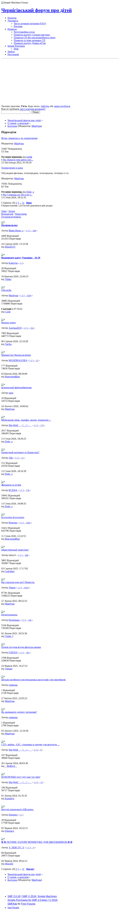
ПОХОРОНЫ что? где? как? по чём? (20, 777)
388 (26, 555)
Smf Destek (13, 907)
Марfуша (36, 126)
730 (27, 490)
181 (28, 652)
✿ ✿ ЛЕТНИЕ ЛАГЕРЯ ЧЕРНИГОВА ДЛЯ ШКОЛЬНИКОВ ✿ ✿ (36, 842)
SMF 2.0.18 (14, 896)
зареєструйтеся (62, 106)
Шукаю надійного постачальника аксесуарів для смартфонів (33, 679)
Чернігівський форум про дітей (36, 10)
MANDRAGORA (18, 360)
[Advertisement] (60, 82)
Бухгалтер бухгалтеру (12, 517)
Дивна (12, 587)
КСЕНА (13, 490)
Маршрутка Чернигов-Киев (16, 355)
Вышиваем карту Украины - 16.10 (20, 257)
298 (34, 231)
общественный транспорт (15, 549)
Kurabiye (9, 798)
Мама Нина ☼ (16, 230)
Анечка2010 (15, 328)
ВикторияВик (12, 376)
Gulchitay (10, 571)
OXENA (13, 652)
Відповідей (7, 214)
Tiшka (8, 279)
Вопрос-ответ (8, 322)
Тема (3, 211)
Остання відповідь (11, 216)
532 (32, 328)
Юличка (13, 522)
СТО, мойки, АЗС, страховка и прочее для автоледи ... (30, 744)
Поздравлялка (9, 225)
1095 (28, 523)
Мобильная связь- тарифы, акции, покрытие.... (26, 420)
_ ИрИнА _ (11, 766)
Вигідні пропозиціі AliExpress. (17, 809)
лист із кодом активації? (32, 109)
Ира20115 (10, 246)
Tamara (8, 668)
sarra (11, 392)
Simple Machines (47, 896)
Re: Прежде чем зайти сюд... (18, 159)
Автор (11, 211)
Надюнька (14, 620)
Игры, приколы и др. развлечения (19, 138)
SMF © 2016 (29, 896)
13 (41, 782)
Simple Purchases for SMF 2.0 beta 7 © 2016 (33, 900)
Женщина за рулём (11, 485)
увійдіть (45, 106)
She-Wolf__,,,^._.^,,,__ (20, 425)
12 (37, 360)
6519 (26, 588)
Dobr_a (30, 192)
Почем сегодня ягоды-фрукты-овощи (21, 647)
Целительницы (9, 614)
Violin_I (9, 636)
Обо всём (6, 290)
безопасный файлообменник (16, 387)
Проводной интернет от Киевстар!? (20, 452)
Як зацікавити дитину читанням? (19, 712)
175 (42, 425)
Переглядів (21, 214)
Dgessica (13, 814)
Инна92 (9, 863)
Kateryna (13, 263)
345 (30, 620)
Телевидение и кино (12, 167)
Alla (11, 457)
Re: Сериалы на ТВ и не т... (17, 194)
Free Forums (28, 903)
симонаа (13, 685)
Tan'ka (8, 344)
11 (23, 202)
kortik (29, 157)
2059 (29, 295)
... (21, 202)
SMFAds (12, 903)
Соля (7, 311)
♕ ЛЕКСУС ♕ (16, 847)
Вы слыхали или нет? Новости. (18, 582)
